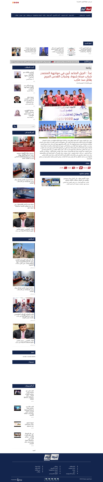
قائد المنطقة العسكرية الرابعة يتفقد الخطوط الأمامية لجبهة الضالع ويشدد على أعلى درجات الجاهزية (25, 262)
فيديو (21, 15)
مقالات (16, 15)
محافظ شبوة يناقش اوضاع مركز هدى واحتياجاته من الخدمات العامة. (24, 181)
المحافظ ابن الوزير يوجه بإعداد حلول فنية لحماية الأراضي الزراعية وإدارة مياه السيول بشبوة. (42, 62)
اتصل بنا (79, 1)
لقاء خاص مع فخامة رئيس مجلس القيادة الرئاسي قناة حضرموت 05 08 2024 (29, 394)
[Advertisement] (51, 29)
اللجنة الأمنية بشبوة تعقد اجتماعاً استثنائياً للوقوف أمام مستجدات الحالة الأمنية (29, 410)
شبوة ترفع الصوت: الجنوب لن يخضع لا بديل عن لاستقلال (29, 99)
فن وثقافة (29, 15)
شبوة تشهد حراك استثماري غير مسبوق (29, 424)
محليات (76, 15)
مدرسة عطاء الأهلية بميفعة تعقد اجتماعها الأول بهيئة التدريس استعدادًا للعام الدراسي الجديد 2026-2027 (24, 156)
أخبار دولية (49, 15)
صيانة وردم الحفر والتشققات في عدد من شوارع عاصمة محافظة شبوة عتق (24, 206)
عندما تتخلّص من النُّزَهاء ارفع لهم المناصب (29, 87)
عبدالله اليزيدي (30, 91)
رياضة (44, 15)
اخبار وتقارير (82, 15)
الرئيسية (88, 15)
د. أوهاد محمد (30, 117)
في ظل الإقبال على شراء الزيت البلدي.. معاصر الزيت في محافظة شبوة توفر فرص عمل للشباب (29, 438)
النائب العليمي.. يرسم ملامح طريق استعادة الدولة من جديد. (24, 230)
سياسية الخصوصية (70, 473)
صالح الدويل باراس (29, 104)
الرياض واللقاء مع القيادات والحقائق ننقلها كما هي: (28, 75)
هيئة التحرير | (84, 1)
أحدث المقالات (29, 67)
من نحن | (89, 1)
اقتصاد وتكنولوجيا (37, 15)
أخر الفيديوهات (29, 385)
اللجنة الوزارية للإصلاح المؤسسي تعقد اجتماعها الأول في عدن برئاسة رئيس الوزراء (24, 316)
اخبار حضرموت (64, 15)
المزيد (34, 450)
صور (24, 15)
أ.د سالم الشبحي (30, 79)
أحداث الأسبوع (56, 15)
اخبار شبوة (71, 15)
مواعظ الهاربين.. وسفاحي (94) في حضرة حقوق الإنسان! (29, 113)
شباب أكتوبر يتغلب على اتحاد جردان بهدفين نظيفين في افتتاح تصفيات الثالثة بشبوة (76, 179)
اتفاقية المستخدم (53, 473)
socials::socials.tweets (29, 356)
